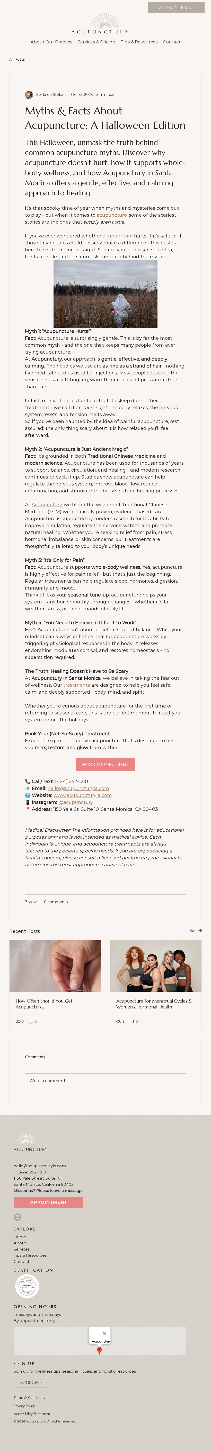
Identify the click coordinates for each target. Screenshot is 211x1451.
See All (196, 930)
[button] (32, 1382)
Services (22, 1249)
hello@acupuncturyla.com (40, 1165)
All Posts (17, 59)
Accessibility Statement (32, 1413)
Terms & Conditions (29, 1397)
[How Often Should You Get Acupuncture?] (55, 966)
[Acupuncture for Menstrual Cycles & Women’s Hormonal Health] (155, 966)
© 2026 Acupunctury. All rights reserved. (45, 1421)
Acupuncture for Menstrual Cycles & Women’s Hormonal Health (154, 1004)
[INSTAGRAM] (17, 1217)
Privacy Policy (24, 1405)
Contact (21, 1261)
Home (20, 1236)
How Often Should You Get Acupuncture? (44, 1004)
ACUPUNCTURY (101, 32)
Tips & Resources (30, 1255)
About (20, 1243)
